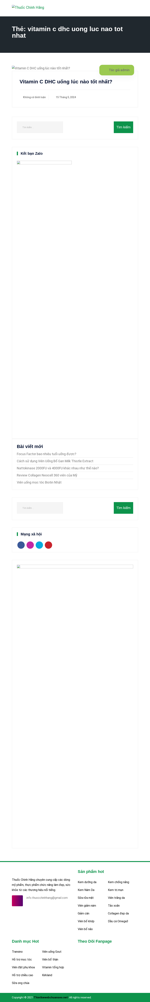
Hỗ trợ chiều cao (22, 975)
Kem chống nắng (118, 882)
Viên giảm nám (87, 905)
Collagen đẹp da (118, 913)
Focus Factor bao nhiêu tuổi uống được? (46, 454)
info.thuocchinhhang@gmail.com (47, 898)
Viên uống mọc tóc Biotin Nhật (39, 482)
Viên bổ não (85, 929)
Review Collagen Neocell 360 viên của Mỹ (47, 475)
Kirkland (47, 975)
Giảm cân (83, 913)
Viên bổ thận (50, 959)
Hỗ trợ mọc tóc (22, 959)
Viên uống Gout (51, 951)
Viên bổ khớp (86, 921)
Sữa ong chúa (20, 983)
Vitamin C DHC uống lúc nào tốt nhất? (66, 81)
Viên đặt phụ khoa (23, 967)
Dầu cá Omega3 (118, 921)
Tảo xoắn (114, 905)
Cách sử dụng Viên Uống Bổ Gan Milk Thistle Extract (55, 461)
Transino (17, 951)
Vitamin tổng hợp (53, 967)
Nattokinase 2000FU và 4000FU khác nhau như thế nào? (58, 468)
